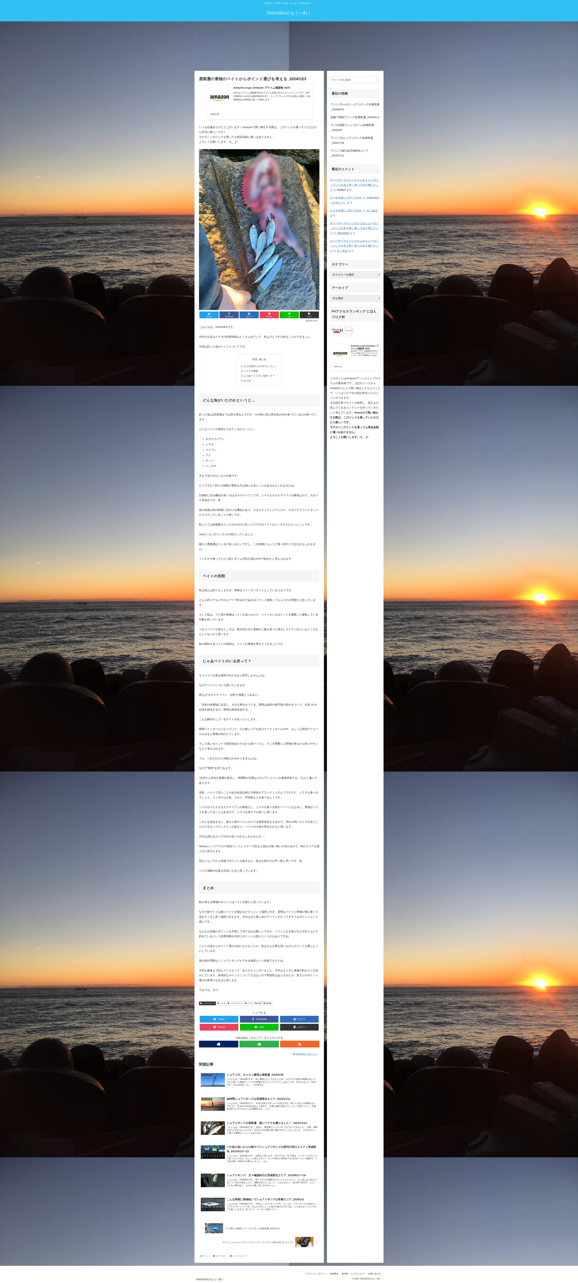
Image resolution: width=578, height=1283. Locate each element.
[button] (377, 80)
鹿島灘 (268, 1003)
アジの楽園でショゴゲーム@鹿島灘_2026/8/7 (352, 127)
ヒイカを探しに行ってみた (346, 197)
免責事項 (334, 1273)
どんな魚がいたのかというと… (260, 366)
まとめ (247, 380)
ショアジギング (208, 1003)
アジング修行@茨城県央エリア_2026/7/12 (349, 153)
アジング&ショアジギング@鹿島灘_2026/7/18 (352, 140)
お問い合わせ (374, 1273)
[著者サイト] (218, 1044)
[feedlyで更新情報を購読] (259, 1044)
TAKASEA (343, 233)
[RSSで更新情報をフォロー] (299, 1044)
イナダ (222, 1003)
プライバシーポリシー (316, 1273)
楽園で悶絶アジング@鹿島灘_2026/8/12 (355, 117)
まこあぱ (372, 210)
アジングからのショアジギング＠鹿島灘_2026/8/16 (355, 107)
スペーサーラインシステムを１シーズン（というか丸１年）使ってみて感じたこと (354, 185)
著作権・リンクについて (353, 1273)
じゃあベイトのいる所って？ (259, 375)
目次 (255, 359)
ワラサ (250, 1003)
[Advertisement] (289, 46)
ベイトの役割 (251, 370)
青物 (259, 1003)
